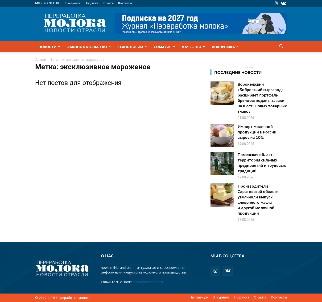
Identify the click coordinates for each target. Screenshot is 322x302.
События (163, 46)
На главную (199, 297)
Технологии (130, 46)
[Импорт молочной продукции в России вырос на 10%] (222, 135)
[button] (281, 46)
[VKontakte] (283, 3)
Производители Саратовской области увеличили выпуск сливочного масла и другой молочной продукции (258, 199)
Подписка (91, 3)
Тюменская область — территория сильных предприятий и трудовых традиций (262, 162)
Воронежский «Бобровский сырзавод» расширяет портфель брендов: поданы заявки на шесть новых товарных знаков (262, 97)
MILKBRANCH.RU (47, 3)
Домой (40, 59)
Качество (191, 46)
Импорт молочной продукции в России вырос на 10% (257, 132)
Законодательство (87, 46)
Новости (47, 46)
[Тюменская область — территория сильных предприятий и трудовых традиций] (222, 163)
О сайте (108, 3)
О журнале (72, 3)
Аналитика (223, 46)
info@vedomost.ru (148, 281)
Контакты (125, 3)
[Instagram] (275, 3)
